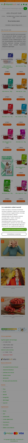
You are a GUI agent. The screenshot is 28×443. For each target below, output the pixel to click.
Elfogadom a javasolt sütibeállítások (14, 229)
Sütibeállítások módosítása (14, 234)
